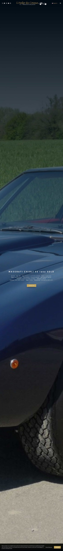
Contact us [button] (31, 285)
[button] (3, 3)
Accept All (57, 547)
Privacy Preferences (49, 547)
